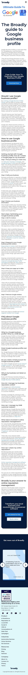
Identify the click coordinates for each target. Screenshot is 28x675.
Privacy (3, 663)
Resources (5, 647)
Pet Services (5, 643)
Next (25, 564)
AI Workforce (5, 618)
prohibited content (13, 307)
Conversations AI (6, 629)
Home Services (6, 641)
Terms (3, 665)
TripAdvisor (4, 431)
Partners (4, 653)
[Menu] (26, 2)
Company (4, 657)
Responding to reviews (8, 246)
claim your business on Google (12, 162)
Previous (2, 564)
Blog (2, 651)
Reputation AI (5, 620)
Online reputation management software (13, 462)
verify (11, 183)
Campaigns (4, 633)
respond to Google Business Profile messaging (11, 261)
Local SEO (4, 623)
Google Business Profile (8, 163)
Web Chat (4, 631)
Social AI (4, 625)
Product (4, 616)
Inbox (17, 262)
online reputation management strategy (13, 439)
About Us (4, 659)
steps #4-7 (17, 416)
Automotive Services (7, 639)
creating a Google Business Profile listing (12, 101)
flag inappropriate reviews (17, 304)
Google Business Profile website (10, 380)
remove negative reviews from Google (12, 312)
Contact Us (4, 661)
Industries (5, 637)
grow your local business (14, 236)
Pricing (3, 649)
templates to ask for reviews (14, 238)
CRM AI (3, 627)
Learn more (17, 577)
